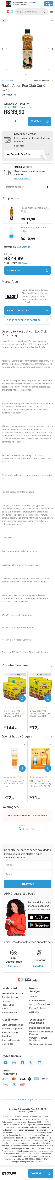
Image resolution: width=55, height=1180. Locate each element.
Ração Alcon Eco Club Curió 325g (35, 210)
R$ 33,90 (28, 219)
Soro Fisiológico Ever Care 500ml (34, 229)
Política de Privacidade (39, 1028)
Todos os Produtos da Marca (23, 320)
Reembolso (7, 1036)
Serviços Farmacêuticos (40, 1004)
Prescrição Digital (37, 1008)
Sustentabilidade (9, 1012)
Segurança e (37, 1021)
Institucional (9, 988)
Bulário (5, 1009)
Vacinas (33, 996)
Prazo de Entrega (10, 1032)
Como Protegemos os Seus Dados (39, 1039)
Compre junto (15, 270)
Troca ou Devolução (11, 1040)
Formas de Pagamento (12, 1028)
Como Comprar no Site (12, 1025)
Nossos (34, 990)
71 (34, 797)
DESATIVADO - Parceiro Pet (18, 107)
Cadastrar (27, 884)
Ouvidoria (6, 1001)
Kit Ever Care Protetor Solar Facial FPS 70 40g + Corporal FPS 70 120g (40, 783)
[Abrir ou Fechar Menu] (3, 11)
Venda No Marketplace (12, 993)
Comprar (36, 121)
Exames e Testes (37, 1000)
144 (10, 727)
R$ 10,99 (28, 239)
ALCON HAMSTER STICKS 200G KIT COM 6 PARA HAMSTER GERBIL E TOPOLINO (14, 714)
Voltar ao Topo (25, 1099)
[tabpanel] (27, 49)
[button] (27, 49)
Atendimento (10, 1019)
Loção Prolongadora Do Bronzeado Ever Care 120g (14, 783)
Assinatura (34, 1012)
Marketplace (7, 1044)
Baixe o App (49, 3)
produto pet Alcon (18, 310)
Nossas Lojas (8, 1005)
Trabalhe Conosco (10, 997)
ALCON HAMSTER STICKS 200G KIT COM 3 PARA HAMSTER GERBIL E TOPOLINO (39, 714)
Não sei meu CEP (22, 178)
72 (34, 727)
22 (9, 797)
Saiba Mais (19, 146)
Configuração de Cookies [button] (40, 1044)
